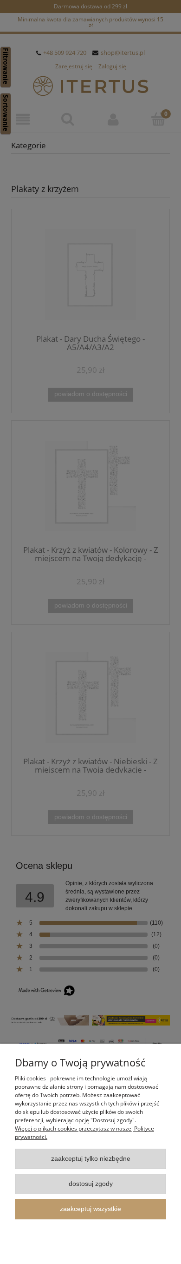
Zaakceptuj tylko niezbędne (90, 1158)
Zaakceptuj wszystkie (90, 1208)
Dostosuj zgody (91, 1183)
